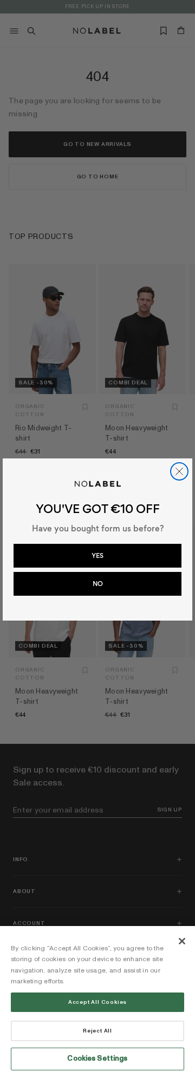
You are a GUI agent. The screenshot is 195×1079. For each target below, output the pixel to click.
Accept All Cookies (97, 1002)
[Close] (182, 941)
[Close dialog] (179, 471)
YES (97, 555)
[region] (97, 1002)
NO (98, 584)
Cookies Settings (97, 1058)
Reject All (97, 1031)
